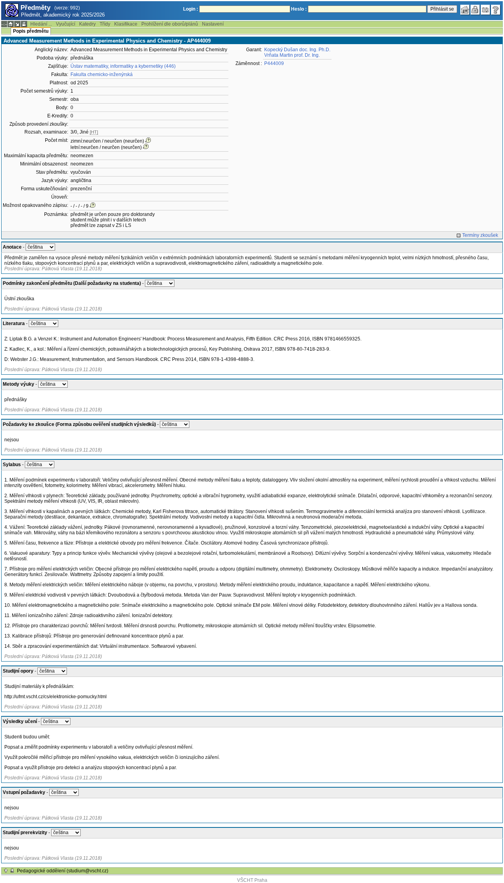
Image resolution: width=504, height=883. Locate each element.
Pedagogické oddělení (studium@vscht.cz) (62, 871)
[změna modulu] (17, 24)
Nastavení (213, 24)
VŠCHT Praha (252, 880)
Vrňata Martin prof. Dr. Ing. (292, 55)
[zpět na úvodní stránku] (465, 9)
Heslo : (299, 9)
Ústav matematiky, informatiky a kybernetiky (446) (123, 66)
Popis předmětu (30, 31)
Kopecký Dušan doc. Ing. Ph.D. (297, 49)
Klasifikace (125, 24)
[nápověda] (496, 9)
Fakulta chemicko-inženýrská (101, 74)
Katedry (87, 24)
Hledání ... (41, 24)
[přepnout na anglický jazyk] (485, 9)
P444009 (274, 63)
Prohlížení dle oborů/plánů (169, 24)
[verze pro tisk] (24, 24)
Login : (190, 9)
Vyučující (65, 24)
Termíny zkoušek (480, 235)
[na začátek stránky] (6, 871)
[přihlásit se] (475, 9)
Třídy (105, 24)
